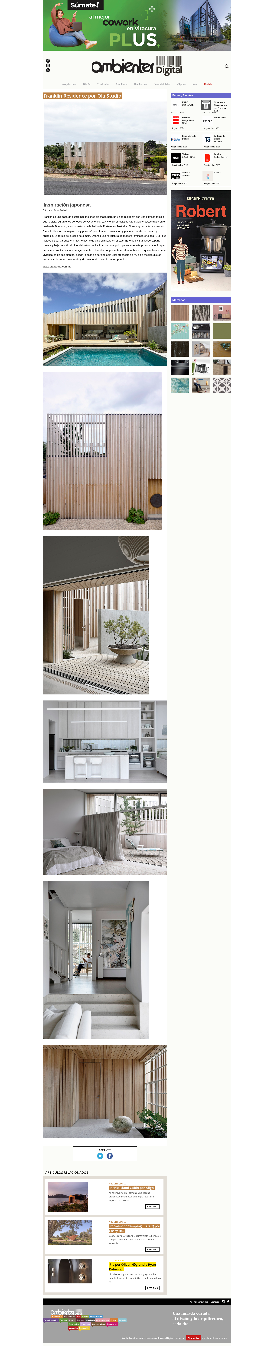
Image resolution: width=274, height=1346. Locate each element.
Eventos (63, 1320)
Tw (100, 1156)
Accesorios (57, 1316)
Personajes (74, 1324)
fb (228, 1301)
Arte (194, 84)
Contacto (215, 1302)
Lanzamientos (102, 1320)
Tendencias (103, 84)
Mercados (73, 1328)
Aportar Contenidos (199, 1302)
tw (223, 1301)
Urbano (71, 1320)
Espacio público (51, 1320)
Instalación (84, 1328)
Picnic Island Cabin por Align (132, 1188)
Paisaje (122, 1320)
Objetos (181, 84)
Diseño (86, 84)
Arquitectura (69, 84)
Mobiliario (121, 84)
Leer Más (152, 1206)
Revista (208, 84)
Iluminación (140, 84)
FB (110, 1156)
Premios (80, 1320)
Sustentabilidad (162, 84)
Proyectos (85, 1324)
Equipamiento (96, 1316)
